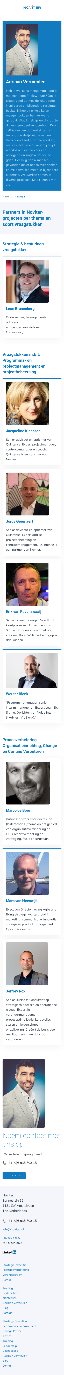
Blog (5, 1307)
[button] (4, 7)
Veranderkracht (12, 1274)
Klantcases (10, 1298)
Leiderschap (10, 1293)
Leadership (10, 1346)
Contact (14, 1175)
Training (8, 1288)
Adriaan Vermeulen (15, 1303)
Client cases (10, 1350)
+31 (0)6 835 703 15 (21, 1163)
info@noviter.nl (13, 1229)
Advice (7, 1336)
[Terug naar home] (32, 7)
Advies (7, 1279)
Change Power (12, 1331)
